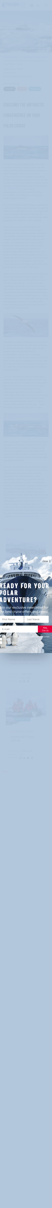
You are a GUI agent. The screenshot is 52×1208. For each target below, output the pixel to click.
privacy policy (25, 636)
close (45, 561)
